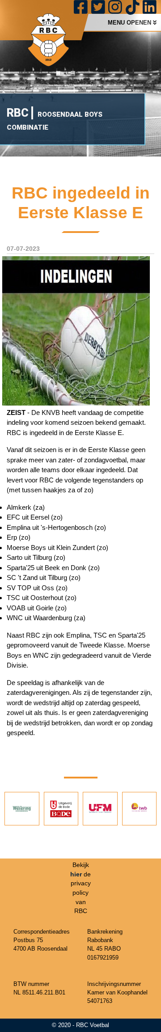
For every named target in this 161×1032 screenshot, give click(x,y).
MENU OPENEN (130, 22)
